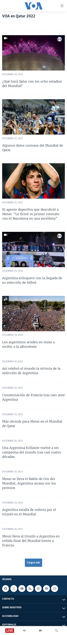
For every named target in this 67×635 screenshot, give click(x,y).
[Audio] (24, 630)
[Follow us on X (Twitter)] (13, 588)
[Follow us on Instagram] (54, 588)
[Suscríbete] (46, 588)
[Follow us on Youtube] (21, 588)
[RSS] (30, 588)
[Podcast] (38, 588)
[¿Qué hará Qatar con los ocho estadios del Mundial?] (33, 53)
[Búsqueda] (56, 630)
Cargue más (33, 562)
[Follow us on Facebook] (5, 588)
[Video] (40, 630)
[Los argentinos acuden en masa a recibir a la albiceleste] (33, 313)
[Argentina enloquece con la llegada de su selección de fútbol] (33, 249)
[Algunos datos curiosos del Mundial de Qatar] (33, 117)
